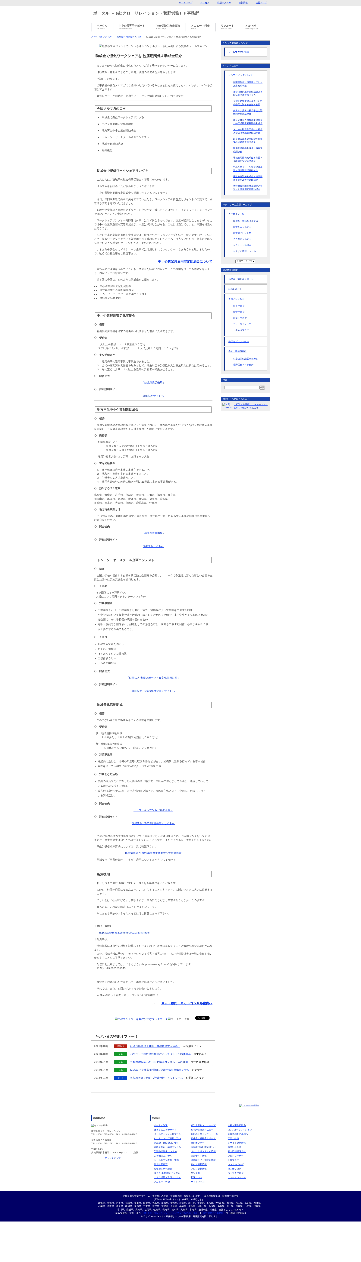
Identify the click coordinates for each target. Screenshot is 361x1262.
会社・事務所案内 (237, 351)
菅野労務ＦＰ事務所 (243, 364)
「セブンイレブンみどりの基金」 (153, 810)
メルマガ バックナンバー (241, 75)
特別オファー (197, 1142)
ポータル (102, 27)
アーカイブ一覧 (236, 213)
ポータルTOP (161, 1125)
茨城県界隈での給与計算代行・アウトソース (156, 1077)
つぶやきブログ (241, 330)
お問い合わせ (234, 1147)
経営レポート (235, 289)
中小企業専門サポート (132, 27)
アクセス (204, 2)
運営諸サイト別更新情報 (203, 1160)
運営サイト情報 (199, 1155)
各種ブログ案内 (236, 298)
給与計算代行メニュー (202, 1129)
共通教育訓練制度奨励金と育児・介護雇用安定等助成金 (247, 188)
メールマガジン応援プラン (167, 1134)
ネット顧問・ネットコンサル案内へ (186, 1003)
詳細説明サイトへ (153, 395)
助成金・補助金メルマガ (129, 36)
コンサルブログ (235, 1164)
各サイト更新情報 (237, 1142)
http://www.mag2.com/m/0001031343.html (124, 932)
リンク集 (195, 1173)
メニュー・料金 (162, 1181)
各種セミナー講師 (163, 1168)
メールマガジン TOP (101, 36)
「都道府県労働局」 (153, 382)
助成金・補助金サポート (240, 279)
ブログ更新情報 (199, 1168)
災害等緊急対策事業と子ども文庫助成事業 (247, 84)
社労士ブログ (240, 318)
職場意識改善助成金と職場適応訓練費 (247, 150)
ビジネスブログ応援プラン (167, 1138)
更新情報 (243, 2)
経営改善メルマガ (242, 227)
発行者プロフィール (238, 341)
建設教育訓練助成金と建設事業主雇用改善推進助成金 (247, 178)
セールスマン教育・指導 (166, 1160)
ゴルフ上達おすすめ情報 (203, 1151)
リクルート (227, 27)
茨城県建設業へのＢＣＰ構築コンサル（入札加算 (159, 1061)
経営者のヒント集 (242, 233)
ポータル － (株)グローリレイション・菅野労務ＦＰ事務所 (146, 13)
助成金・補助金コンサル (166, 1142)
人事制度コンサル (163, 1155)
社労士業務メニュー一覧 (203, 1125)
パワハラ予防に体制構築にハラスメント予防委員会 (160, 1054)
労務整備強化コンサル (165, 1151)
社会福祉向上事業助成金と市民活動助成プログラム (247, 93)
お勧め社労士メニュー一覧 (204, 1134)
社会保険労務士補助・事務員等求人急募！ (155, 1046)
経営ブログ (238, 312)
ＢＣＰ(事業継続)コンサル (167, 1173)
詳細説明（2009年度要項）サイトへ (153, 690)
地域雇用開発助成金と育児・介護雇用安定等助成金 (247, 159)
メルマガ (251, 27)
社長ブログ (238, 306)
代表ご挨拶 (233, 1138)
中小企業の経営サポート (245, 358)
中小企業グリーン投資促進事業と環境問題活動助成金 (247, 169)
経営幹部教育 (161, 1164)
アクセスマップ (113, 1158)
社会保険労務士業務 (168, 27)
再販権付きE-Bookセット (203, 1147)
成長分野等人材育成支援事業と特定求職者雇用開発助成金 (247, 122)
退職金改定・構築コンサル (167, 1147)
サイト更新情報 (199, 1164)
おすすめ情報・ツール (244, 251)
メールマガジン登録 (238, 52)
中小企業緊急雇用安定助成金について (185, 261)
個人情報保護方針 (237, 1151)
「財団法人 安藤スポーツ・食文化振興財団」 (153, 677)
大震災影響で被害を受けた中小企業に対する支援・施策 (247, 103)
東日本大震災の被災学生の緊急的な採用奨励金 (247, 112)
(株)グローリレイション (240, 1129)
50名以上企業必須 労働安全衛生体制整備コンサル (159, 1069)
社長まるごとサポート (165, 1129)
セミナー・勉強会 (242, 245)
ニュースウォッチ (242, 324)
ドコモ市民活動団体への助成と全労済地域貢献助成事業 (247, 131)
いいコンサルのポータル (185, 1213)
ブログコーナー (235, 1155)
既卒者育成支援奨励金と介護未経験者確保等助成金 (247, 141)
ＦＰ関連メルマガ (242, 239)
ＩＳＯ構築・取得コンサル (167, 1177)
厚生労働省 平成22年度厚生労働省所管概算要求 (153, 853)
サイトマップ (197, 1181)
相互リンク (196, 1177)
